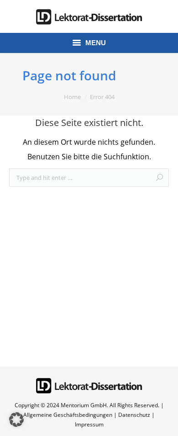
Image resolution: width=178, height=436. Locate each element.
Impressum (89, 424)
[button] (16, 419)
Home (72, 97)
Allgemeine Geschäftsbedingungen (67, 415)
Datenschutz (134, 415)
